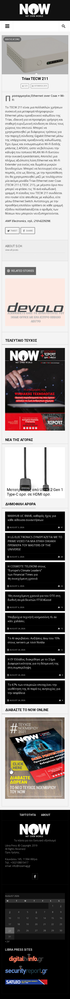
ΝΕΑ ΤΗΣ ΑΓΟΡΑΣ (12, 39)
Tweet (14, 230)
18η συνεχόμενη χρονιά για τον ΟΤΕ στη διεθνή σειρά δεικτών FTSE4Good (34, 598)
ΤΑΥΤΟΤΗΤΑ (28, 815)
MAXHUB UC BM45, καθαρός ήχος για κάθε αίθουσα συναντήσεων (32, 518)
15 (61, 628)
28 (61, 556)
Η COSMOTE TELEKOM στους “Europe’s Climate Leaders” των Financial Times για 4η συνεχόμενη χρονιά (27, 572)
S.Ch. (26, 86)
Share (29, 230)
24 (9, 930)
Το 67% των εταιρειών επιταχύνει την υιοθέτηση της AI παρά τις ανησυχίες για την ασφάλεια (34, 689)
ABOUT (45, 815)
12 (61, 649)
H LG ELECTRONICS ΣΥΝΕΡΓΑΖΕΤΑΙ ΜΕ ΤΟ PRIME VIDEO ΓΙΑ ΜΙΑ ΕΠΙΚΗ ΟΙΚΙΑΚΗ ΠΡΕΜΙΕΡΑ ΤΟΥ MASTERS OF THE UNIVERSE (35, 543)
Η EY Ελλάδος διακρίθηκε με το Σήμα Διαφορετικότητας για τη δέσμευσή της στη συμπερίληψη (33, 663)
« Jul (7, 941)
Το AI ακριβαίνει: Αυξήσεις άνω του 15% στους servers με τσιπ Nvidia (34, 640)
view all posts (11, 249)
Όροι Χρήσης (12, 852)
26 (61, 586)
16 (61, 607)
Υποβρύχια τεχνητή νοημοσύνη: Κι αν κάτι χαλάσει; (32, 619)
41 (61, 527)
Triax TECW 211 (35, 79)
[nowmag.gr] (35, 9)
